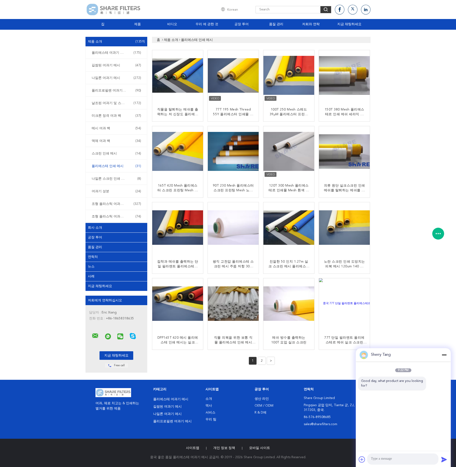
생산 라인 (262, 398)
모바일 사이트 (259, 448)
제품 (137, 24)
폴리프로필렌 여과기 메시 (116, 90)
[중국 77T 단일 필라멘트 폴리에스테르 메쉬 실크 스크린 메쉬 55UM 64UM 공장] (345, 304)
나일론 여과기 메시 (116, 78)
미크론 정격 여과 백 (116, 115)
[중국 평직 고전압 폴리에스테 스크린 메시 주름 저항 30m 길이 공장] (234, 228)
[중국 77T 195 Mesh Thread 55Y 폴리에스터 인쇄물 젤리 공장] (234, 76)
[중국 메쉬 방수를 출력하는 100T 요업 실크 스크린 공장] (289, 304)
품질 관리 (276, 24)
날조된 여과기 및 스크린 (116, 103)
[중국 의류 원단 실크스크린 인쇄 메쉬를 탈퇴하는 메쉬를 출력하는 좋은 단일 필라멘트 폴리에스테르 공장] (345, 152)
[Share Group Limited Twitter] (352, 9)
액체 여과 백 (116, 141)
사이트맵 (192, 448)
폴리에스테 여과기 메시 (116, 52)
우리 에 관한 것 (206, 24)
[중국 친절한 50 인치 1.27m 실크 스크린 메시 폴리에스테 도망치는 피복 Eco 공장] (289, 228)
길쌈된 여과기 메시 (116, 65)
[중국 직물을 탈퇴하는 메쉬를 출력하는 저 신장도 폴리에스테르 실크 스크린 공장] (178, 76)
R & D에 (260, 412)
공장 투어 (241, 24)
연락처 (93, 257)
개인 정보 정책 (224, 448)
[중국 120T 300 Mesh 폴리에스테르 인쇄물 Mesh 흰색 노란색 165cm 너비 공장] (289, 152)
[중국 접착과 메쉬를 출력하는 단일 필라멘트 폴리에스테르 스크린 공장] (178, 228)
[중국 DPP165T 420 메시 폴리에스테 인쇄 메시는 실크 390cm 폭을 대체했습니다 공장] (178, 304)
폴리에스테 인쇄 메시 (116, 166)
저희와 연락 (311, 24)
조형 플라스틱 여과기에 (116, 216)
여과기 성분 (116, 191)
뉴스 (91, 266)
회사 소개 (95, 227)
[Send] (444, 459)
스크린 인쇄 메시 (116, 153)
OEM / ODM (264, 405)
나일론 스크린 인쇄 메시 (116, 178)
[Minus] (444, 355)
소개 (208, 398)
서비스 (210, 412)
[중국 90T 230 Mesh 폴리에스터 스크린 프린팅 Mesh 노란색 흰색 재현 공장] (234, 152)
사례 (91, 276)
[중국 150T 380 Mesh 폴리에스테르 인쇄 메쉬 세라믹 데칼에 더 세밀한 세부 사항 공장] (345, 76)
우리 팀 (210, 419)
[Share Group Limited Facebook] (339, 9)
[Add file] (362, 459)
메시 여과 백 (116, 128)
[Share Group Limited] (95, 336)
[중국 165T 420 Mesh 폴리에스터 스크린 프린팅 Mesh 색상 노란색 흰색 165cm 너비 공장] (178, 152)
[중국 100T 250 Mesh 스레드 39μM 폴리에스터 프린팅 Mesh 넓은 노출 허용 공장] (289, 76)
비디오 (172, 24)
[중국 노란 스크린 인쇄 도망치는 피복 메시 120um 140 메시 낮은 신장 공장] (345, 228)
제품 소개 (116, 41)
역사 (208, 405)
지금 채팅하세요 (349, 24)
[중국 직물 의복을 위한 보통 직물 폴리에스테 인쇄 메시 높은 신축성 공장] (234, 304)
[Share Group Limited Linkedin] (365, 9)
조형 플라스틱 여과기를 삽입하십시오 (117, 204)
